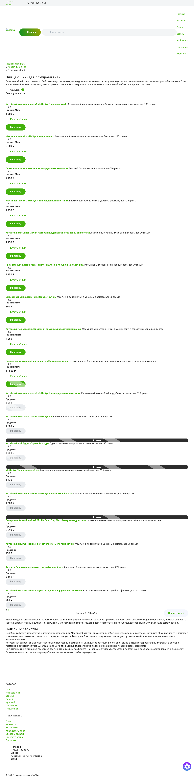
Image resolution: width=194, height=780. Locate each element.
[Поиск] (46, 32)
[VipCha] (10, 32)
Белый (9, 699)
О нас (9, 721)
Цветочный (12, 705)
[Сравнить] (11, 100)
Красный (10, 702)
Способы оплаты (15, 734)
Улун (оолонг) (13, 692)
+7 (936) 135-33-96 (20, 750)
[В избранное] (7, 100)
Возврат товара (14, 737)
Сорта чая (10, 1)
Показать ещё (176, 613)
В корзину (15, 127)
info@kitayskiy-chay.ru (21, 762)
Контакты (11, 724)
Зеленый (10, 696)
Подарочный (12, 708)
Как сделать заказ (15, 730)
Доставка (11, 740)
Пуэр (8, 689)
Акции (9, 5)
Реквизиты (12, 727)
